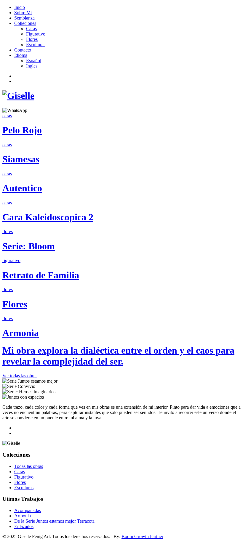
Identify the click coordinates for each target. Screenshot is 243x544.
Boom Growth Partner (142, 536)
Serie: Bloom (28, 246)
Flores (32, 39)
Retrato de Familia (40, 275)
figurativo (11, 260)
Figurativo (35, 33)
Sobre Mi (23, 12)
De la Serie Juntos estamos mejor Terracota (54, 521)
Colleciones (25, 23)
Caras (31, 28)
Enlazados (23, 526)
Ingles (31, 65)
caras (7, 115)
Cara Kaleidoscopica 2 (47, 217)
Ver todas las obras (19, 375)
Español (33, 60)
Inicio (19, 7)
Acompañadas (27, 510)
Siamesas (20, 159)
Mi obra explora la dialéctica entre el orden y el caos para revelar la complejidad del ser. (118, 356)
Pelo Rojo (22, 130)
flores (7, 231)
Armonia (20, 333)
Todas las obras (28, 466)
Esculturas (35, 44)
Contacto (22, 49)
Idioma (20, 55)
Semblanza (24, 17)
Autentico (22, 188)
